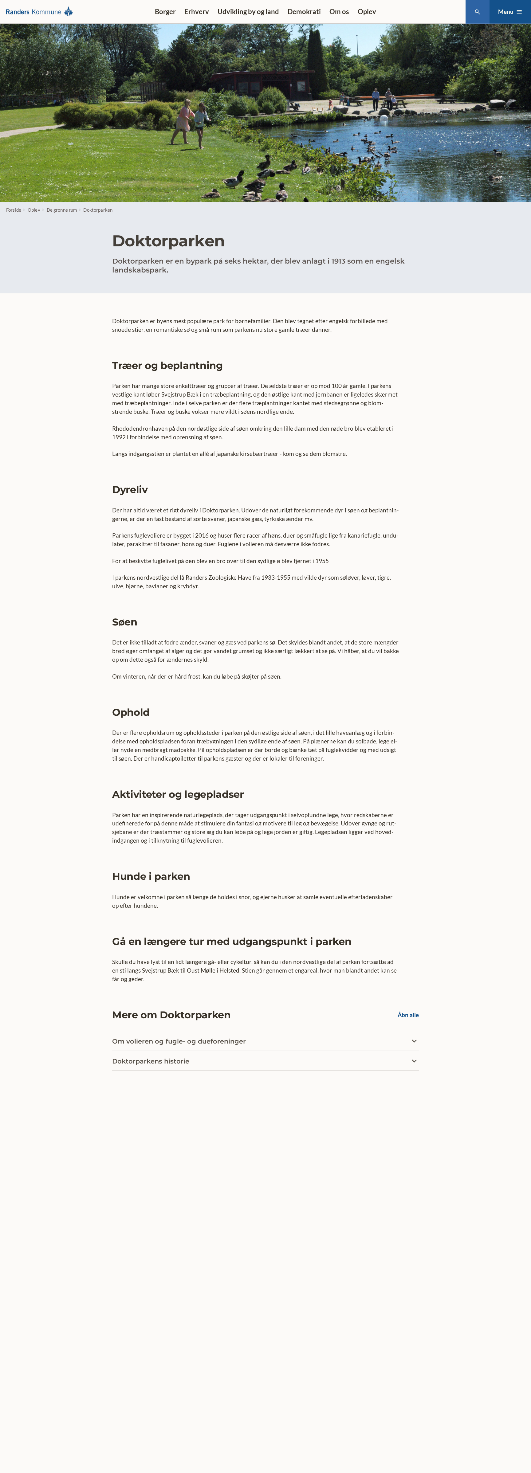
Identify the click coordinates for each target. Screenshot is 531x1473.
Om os (339, 11)
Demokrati (304, 11)
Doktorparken (97, 210)
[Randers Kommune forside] (41, 11)
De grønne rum (62, 210)
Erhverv (196, 11)
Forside (13, 210)
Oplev (367, 11)
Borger (165, 11)
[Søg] (477, 12)
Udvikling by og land (248, 11)
